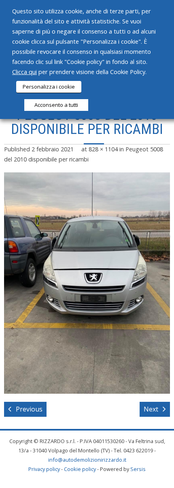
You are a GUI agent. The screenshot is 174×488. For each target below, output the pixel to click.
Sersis (138, 469)
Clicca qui (24, 72)
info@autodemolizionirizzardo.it (87, 459)
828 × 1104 (103, 149)
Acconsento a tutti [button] (56, 104)
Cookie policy (80, 469)
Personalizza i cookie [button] (49, 86)
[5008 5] (87, 283)
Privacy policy (44, 469)
